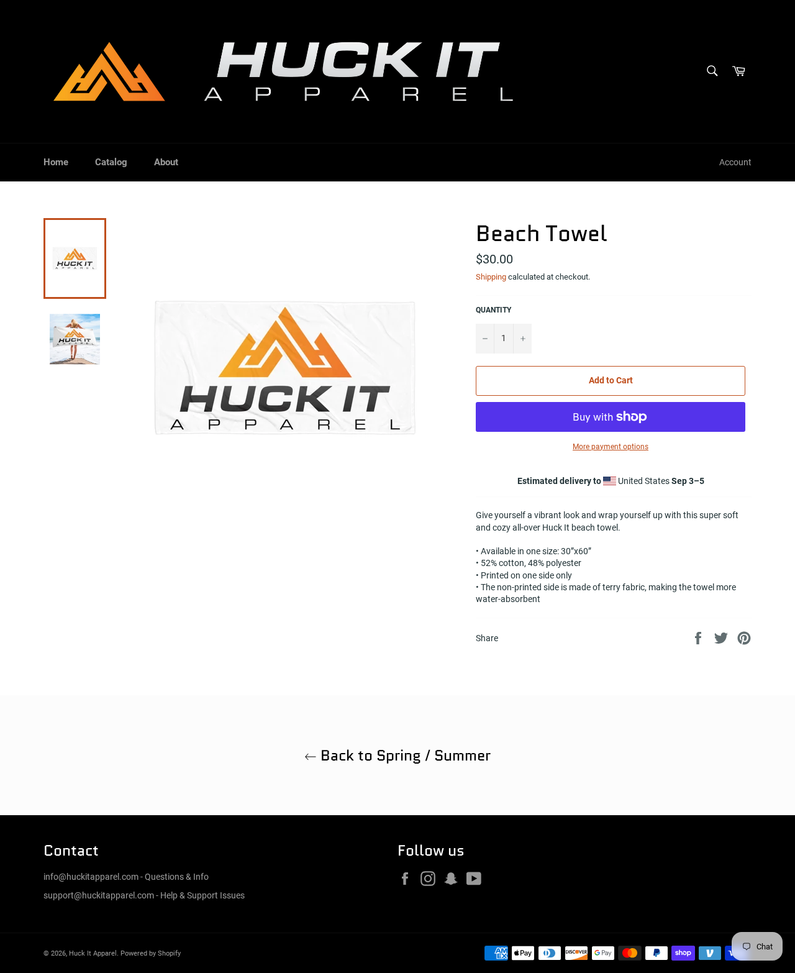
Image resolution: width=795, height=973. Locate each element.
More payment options (610, 446)
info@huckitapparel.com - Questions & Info (126, 877)
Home (55, 162)
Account (735, 162)
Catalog (111, 162)
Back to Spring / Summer (404, 755)
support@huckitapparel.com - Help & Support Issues (144, 895)
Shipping (491, 276)
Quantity (493, 310)
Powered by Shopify (150, 953)
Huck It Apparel (93, 953)
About (166, 162)
